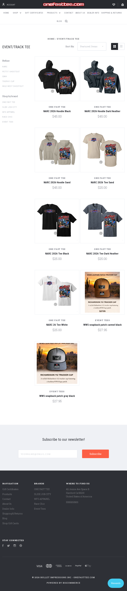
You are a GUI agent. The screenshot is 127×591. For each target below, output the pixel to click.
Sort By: (70, 46)
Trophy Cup (8, 81)
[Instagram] (14, 545)
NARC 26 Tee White (57, 324)
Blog (59, 21)
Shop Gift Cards (10, 523)
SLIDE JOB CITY (9, 107)
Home (6, 13)
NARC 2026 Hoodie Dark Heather (102, 111)
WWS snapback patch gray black (57, 395)
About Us (80, 13)
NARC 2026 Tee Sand (102, 182)
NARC (4, 66)
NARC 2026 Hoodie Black (57, 111)
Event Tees (7, 122)
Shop (16, 13)
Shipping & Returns (111, 13)
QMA (4, 76)
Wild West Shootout (13, 86)
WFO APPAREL (8, 112)
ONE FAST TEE (8, 102)
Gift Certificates (34, 13)
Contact (68, 13)
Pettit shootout (11, 71)
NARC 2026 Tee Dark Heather (102, 253)
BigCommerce (71, 582)
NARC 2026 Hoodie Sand (57, 182)
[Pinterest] (21, 545)
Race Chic (7, 117)
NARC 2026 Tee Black (57, 253)
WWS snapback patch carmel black (102, 324)
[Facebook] (3, 545)
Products (52, 13)
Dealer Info (93, 13)
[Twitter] (8, 545)
